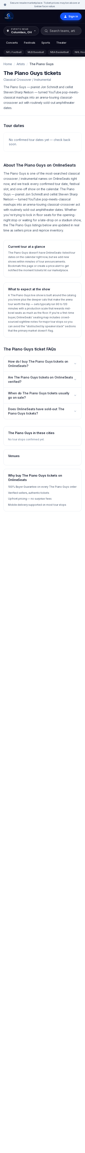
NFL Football (14, 52)
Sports (45, 42)
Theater (61, 42)
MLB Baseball (36, 52)
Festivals (29, 42)
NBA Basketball (59, 52)
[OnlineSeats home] (8, 16)
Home (7, 64)
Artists (21, 64)
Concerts (12, 42)
